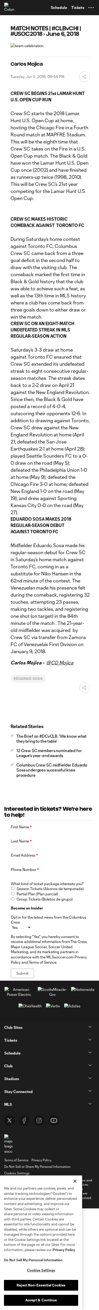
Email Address (24, 855)
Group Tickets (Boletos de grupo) (45, 899)
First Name (21, 827)
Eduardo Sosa (28, 678)
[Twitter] (9, 1120)
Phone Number (25, 869)
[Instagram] (39, 1120)
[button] (91, 7)
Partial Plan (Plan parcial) (37, 894)
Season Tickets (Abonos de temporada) (50, 888)
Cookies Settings (17, 1173)
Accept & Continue (41, 1300)
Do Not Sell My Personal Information (33, 1260)
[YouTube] (54, 1120)
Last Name (21, 841)
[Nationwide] (83, 989)
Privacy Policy (64, 1250)
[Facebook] (24, 1120)
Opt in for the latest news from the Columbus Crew (48, 920)
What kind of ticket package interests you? (47, 883)
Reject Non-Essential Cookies (41, 1285)
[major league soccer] (8, 1144)
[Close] (75, 1181)
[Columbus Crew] (9, 8)
